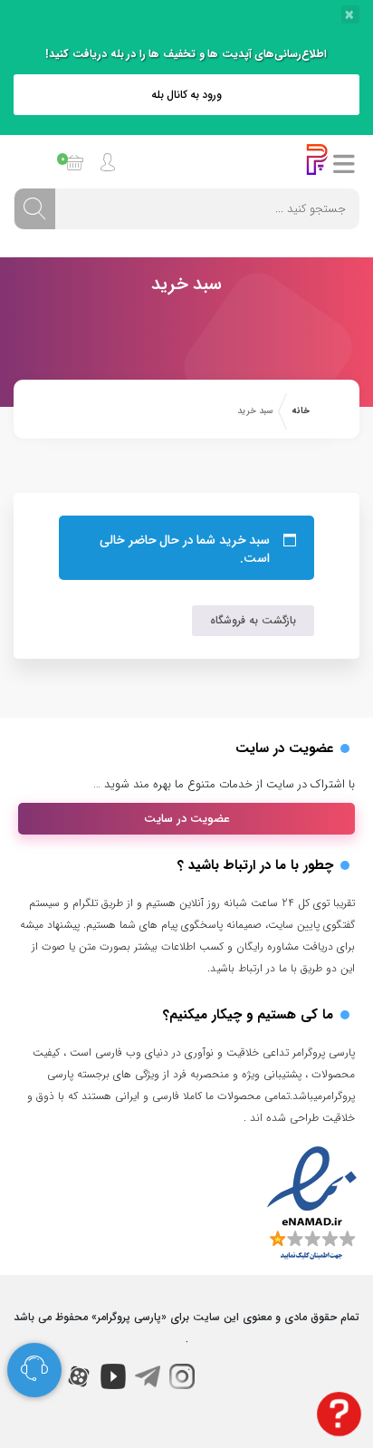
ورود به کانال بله (187, 94)
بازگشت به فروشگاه (253, 620)
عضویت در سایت (187, 818)
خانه (301, 411)
